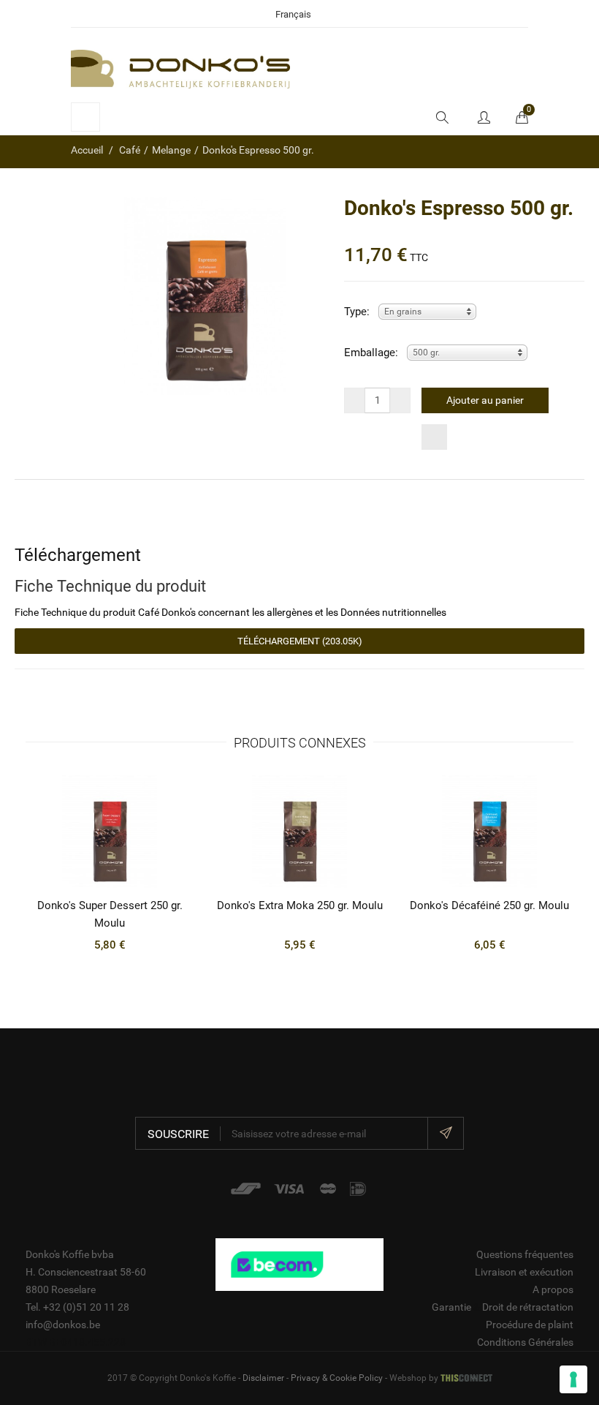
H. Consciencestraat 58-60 (86, 1272)
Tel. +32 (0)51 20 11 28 (77, 1307)
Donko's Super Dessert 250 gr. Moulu (110, 914)
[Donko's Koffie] (180, 68)
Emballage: (371, 352)
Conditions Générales (525, 1342)
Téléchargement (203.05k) (299, 641)
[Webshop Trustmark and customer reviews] (299, 1264)
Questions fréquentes (524, 1254)
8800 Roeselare (61, 1289)
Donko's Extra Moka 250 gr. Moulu (300, 905)
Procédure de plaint (529, 1324)
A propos (553, 1289)
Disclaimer (263, 1378)
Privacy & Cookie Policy (337, 1378)
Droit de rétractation (527, 1307)
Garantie (451, 1307)
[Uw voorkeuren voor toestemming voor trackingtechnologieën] (573, 1379)
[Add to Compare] (434, 437)
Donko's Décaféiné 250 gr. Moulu (489, 905)
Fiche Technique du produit (110, 585)
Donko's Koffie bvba (70, 1254)
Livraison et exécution (524, 1272)
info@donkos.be (63, 1324)
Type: (357, 311)
